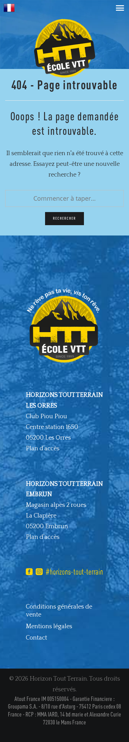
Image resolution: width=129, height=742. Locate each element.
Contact (36, 637)
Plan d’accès (43, 448)
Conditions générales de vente (59, 610)
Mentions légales (49, 626)
